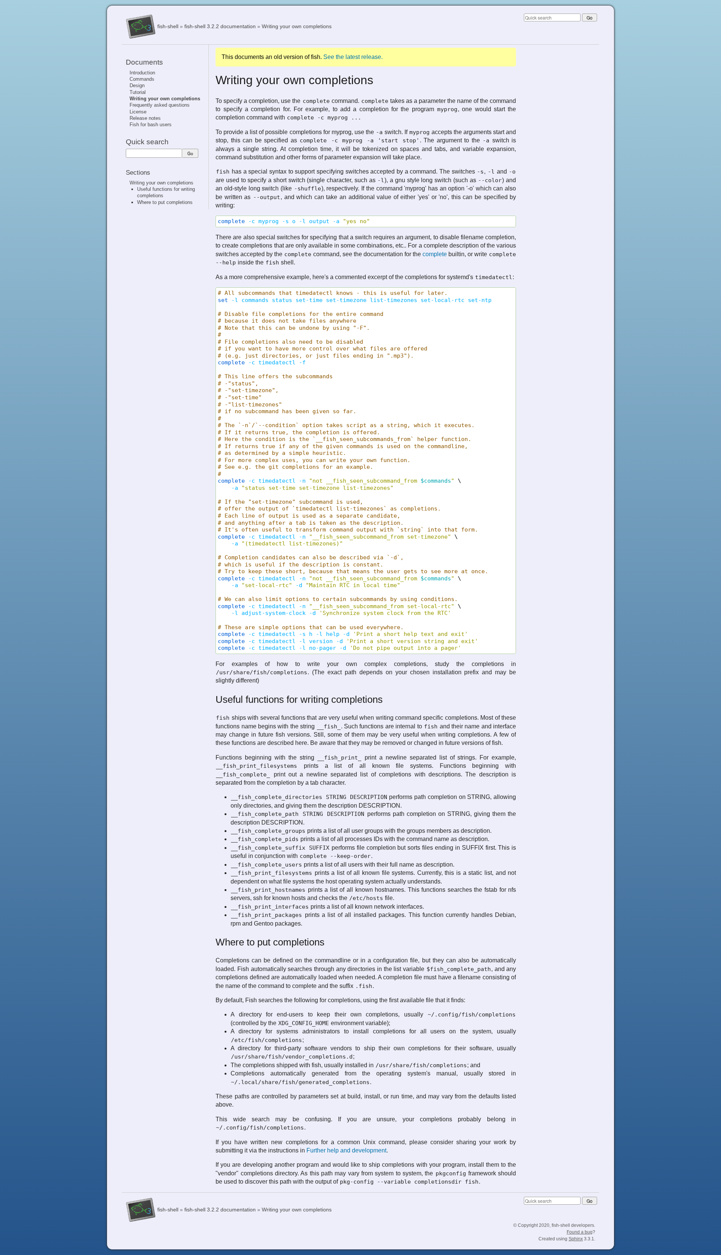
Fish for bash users (151, 124)
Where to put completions (165, 202)
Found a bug (580, 1232)
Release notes (145, 118)
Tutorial (138, 92)
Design (137, 85)
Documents (144, 62)
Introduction (142, 73)
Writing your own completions (297, 26)
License (138, 112)
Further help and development (346, 1150)
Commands (142, 79)
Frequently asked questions (160, 105)
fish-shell (167, 26)
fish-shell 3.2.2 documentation (220, 26)
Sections (138, 172)
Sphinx (576, 1238)
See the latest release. (353, 57)
